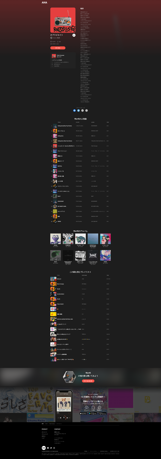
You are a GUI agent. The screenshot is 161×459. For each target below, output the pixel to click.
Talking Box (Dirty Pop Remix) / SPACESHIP (100, 140)
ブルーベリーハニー (62, 151)
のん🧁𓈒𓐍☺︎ (84, 359)
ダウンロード (44, 432)
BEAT (59, 196)
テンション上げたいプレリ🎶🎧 (64, 349)
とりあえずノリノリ (61, 324)
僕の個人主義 (61, 176)
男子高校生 (84, 283)
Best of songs (60, 284)
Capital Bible (56, 66)
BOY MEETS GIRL (62, 206)
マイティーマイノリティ (63, 186)
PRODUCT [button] (44, 429)
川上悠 (83, 294)
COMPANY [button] (57, 429)
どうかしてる (61, 171)
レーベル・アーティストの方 (59, 441)
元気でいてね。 (80, 261)
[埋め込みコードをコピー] (86, 110)
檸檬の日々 (93, 135)
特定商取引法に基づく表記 (114, 451)
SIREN (59, 221)
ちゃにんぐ (84, 289)
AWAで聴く (58, 48)
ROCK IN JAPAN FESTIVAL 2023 (65, 319)
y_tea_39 (84, 319)
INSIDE (55, 245)
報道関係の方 (56, 439)
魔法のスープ (61, 161)
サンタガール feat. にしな (63, 191)
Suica (83, 329)
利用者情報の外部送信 (104, 451)
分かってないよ (61, 131)
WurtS (58, 38)
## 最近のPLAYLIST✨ (62, 339)
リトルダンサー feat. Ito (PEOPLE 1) (61, 62)
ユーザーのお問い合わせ (58, 437)
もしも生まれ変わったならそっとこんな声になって (101, 211)
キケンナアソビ (61, 211)
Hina (83, 344)
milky (83, 278)
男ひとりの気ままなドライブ (63, 334)
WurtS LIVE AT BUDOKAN (68, 262)
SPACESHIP (61, 201)
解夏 (59, 216)
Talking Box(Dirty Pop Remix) (65, 126)
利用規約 (85, 451)
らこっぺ (83, 309)
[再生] (73, 35)
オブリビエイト (59, 423)
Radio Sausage (60, 55)
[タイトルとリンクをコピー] (82, 110)
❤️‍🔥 (57, 309)
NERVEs (60, 166)
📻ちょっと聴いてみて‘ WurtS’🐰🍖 (65, 359)
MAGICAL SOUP (94, 130)
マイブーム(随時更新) (62, 354)
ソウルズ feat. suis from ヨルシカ (93, 262)
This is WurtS (60, 304)
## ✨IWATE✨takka (86, 339)
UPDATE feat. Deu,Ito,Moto (93, 245)
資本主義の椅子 (94, 186)
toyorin (83, 324)
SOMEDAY (68, 245)
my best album (60, 294)
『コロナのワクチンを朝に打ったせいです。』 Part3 (69, 329)
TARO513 (84, 334)
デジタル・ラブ (80, 245)
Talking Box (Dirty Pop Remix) (65, 141)
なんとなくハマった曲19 (62, 344)
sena (83, 349)
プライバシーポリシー (93, 451)
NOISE (105, 261)
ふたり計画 (60, 181)
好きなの (59, 279)
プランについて (45, 434)
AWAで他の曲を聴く (88, 381)
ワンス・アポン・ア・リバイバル (98, 151)
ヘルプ (43, 438)
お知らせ (43, 436)
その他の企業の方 (57, 443)
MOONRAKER (94, 125)
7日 (82, 299)
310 (82, 314)
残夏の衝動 (59, 314)
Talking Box (60, 136)
